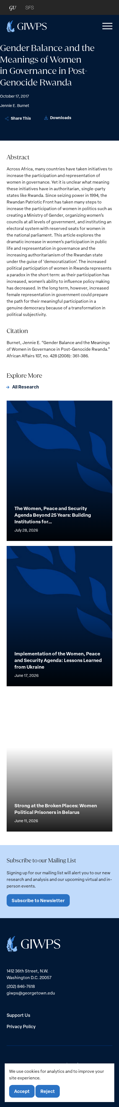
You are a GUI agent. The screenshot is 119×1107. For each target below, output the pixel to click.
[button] (106, 26)
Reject (47, 1091)
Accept (22, 1091)
